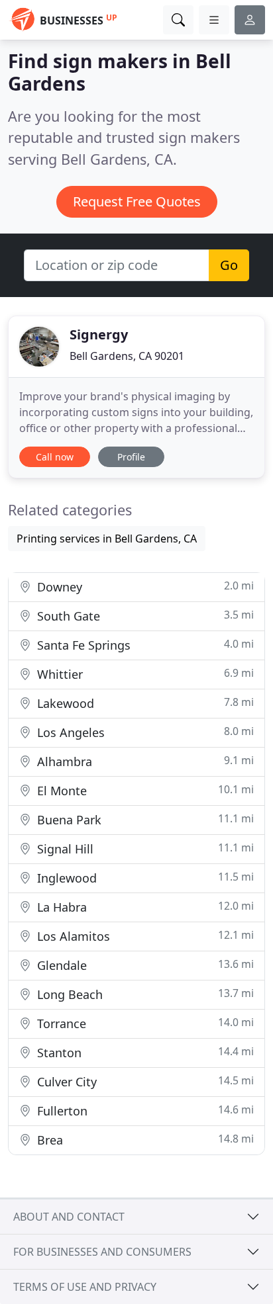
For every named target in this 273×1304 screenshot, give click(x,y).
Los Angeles (144, 732)
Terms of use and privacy (84, 1287)
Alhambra (144, 761)
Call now (55, 457)
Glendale (144, 965)
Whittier (144, 674)
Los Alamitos (144, 936)
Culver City (144, 1081)
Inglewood (144, 877)
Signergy (99, 334)
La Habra (144, 906)
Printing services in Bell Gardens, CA (107, 538)
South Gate (144, 615)
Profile (131, 457)
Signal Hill (144, 848)
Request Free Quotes (137, 201)
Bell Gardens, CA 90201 (127, 356)
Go (229, 265)
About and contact (69, 1216)
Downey (144, 586)
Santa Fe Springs (144, 644)
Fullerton (144, 1110)
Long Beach (144, 994)
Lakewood (144, 703)
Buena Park (144, 819)
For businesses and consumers (102, 1251)
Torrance (144, 1023)
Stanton (144, 1052)
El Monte (144, 790)
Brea (144, 1139)
